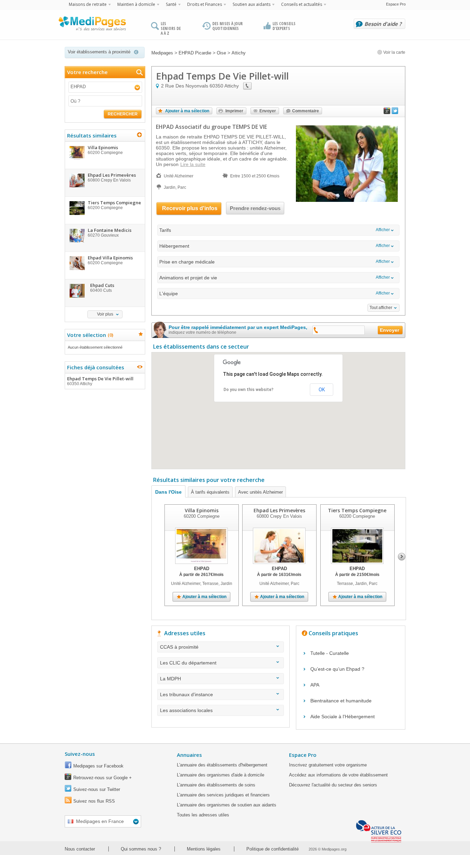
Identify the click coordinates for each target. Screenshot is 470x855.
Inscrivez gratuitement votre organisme (328, 765)
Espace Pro (396, 4)
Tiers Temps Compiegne (357, 510)
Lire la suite (192, 164)
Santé (171, 4)
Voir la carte (393, 52)
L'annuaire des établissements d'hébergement (222, 765)
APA (314, 685)
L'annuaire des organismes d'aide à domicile (220, 774)
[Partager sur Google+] (387, 112)
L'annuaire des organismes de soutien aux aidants (226, 804)
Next (402, 556)
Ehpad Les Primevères (279, 510)
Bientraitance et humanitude (341, 700)
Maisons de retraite (88, 4)
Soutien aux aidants (251, 4)
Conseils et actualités (301, 4)
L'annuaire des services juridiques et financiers (223, 794)
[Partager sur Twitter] (395, 112)
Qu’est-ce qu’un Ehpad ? (337, 669)
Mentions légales (204, 849)
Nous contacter (80, 849)
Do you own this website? (249, 389)
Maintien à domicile (136, 4)
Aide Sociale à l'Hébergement (342, 716)
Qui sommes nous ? (141, 849)
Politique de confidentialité (272, 849)
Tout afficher (381, 307)
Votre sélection (89, 334)
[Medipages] (91, 25)
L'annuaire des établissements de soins (216, 784)
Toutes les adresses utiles (203, 814)
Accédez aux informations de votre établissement (338, 774)
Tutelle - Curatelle (329, 653)
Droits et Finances (204, 4)
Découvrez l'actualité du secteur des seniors (333, 784)
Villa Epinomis (201, 510)
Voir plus (105, 314)
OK (322, 389)
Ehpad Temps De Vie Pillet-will (100, 380)
